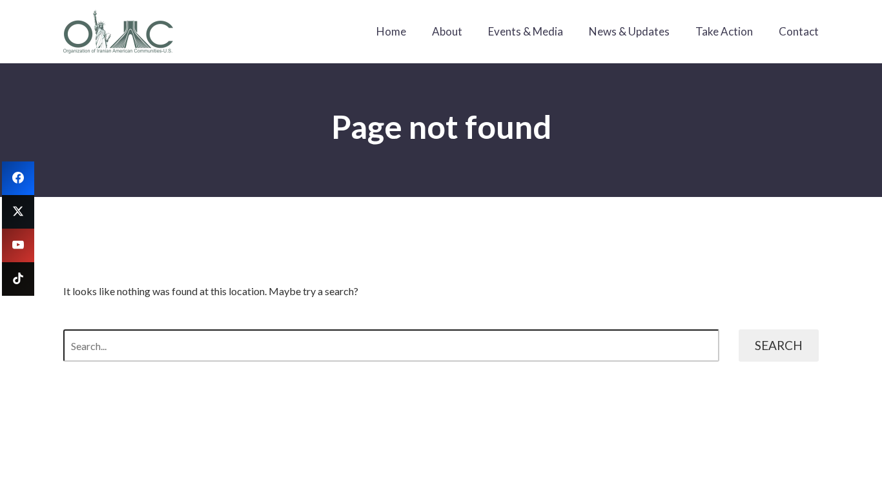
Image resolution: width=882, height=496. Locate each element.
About (447, 31)
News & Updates (629, 31)
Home (391, 31)
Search (779, 345)
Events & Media (525, 31)
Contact (799, 31)
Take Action (724, 31)
